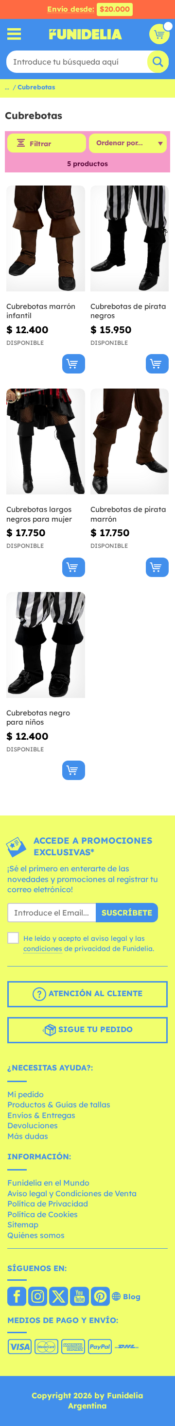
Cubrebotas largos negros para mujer (39, 514)
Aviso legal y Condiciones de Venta (72, 1193)
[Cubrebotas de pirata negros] (129, 239)
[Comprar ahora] (73, 363)
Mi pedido (25, 1094)
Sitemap (22, 1224)
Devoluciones (32, 1125)
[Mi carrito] (159, 34)
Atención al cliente (94, 993)
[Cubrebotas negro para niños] (45, 645)
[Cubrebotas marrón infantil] (45, 239)
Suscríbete (127, 912)
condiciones (42, 948)
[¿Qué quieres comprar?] (14, 34)
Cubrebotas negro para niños (38, 717)
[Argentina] (16, 1297)
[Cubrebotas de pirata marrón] (129, 442)
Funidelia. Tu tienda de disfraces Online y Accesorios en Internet (85, 34)
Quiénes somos (36, 1235)
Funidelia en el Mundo (48, 1183)
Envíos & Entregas (41, 1115)
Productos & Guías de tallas (58, 1104)
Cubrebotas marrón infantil (40, 311)
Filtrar (40, 143)
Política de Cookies (42, 1214)
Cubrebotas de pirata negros (128, 311)
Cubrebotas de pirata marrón (128, 514)
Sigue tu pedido (94, 1029)
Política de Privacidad (47, 1203)
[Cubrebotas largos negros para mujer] (45, 442)
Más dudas (27, 1136)
